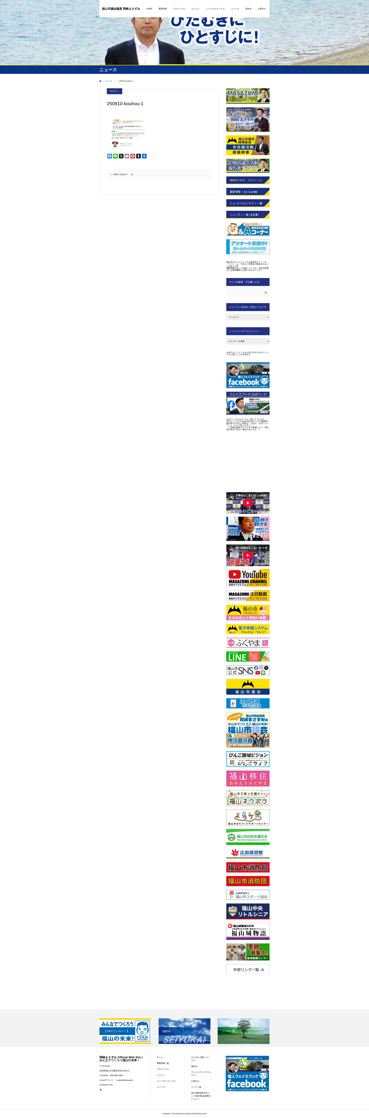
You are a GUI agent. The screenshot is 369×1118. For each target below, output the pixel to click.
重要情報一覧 (163, 1063)
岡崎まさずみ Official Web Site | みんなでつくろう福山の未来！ (121, 1059)
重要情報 (163, 9)
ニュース (235, 9)
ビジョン (196, 9)
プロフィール (179, 9)
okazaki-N (123, 174)
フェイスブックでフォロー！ (201, 1073)
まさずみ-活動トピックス (200, 1058)
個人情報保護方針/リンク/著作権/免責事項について (200, 1096)
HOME (149, 9)
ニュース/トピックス (215, 9)
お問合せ (262, 9)
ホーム (160, 1057)
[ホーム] (100, 81)
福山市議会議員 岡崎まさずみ (121, 8)
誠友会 (248, 9)
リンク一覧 (196, 1087)
